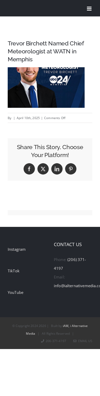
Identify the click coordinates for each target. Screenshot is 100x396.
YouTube (15, 292)
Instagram (17, 249)
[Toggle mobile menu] (89, 8)
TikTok (13, 270)
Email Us (84, 341)
